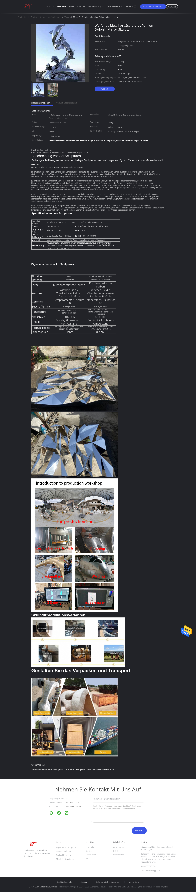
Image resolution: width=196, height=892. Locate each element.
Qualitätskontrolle (114, 6)
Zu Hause (50, 6)
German (172, 6)
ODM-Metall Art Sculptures (75, 769)
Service (89, 851)
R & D (115, 851)
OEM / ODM (118, 847)
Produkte (61, 6)
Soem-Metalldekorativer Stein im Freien (101, 769)
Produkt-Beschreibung (66, 102)
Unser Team (91, 854)
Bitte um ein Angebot (153, 6)
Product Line (118, 854)
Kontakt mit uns (131, 6)
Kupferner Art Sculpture (66, 847)
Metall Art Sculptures (65, 859)
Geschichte (90, 847)
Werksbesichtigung (96, 6)
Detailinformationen (40, 102)
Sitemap (84, 882)
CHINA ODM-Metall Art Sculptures (43, 886)
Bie (87, 858)
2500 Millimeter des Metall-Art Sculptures (47, 769)
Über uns (81, 6)
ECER (165, 886)
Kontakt (105, 89)
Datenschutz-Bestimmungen (108, 882)
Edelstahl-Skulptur (63, 855)
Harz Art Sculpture (63, 851)
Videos (71, 6)
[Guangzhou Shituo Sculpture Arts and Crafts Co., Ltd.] (53, 813)
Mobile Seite (134, 882)
